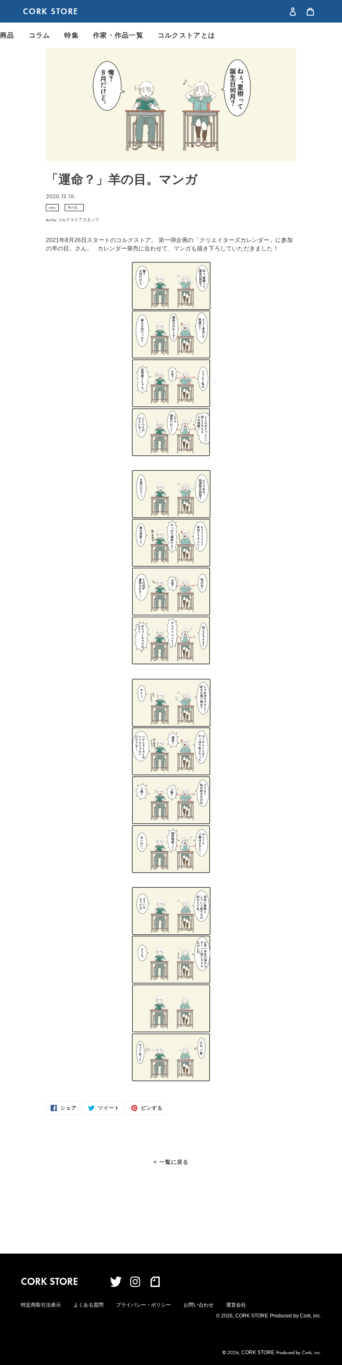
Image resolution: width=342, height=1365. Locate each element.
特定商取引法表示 (41, 1305)
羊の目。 (74, 207)
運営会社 (236, 1305)
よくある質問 (88, 1305)
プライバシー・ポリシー (143, 1305)
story (52, 207)
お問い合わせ (199, 1305)
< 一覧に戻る (171, 1162)
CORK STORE (50, 11)
